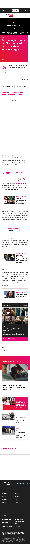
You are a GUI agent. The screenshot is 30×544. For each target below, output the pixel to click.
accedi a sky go (21, 483)
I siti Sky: (4, 489)
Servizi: (16, 489)
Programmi (18, 509)
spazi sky (17, 506)
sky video (4, 499)
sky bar (17, 502)
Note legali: (4, 515)
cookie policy (19, 519)
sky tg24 (4, 496)
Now (16, 499)
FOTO (22, 179)
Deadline (14, 158)
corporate (18, 526)
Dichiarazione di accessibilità (19, 522)
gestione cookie (6, 519)
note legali (5, 522)
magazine (19, 183)
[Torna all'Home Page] (9, 15)
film (4, 350)
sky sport (5, 493)
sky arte (4, 502)
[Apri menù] (2, 15)
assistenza (8, 536)
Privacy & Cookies (11, 533)
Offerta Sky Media (7, 526)
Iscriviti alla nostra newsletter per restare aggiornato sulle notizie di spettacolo (13, 95)
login (26, 10)
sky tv (17, 493)
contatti (13, 536)
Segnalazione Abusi (17, 541)
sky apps (17, 496)
